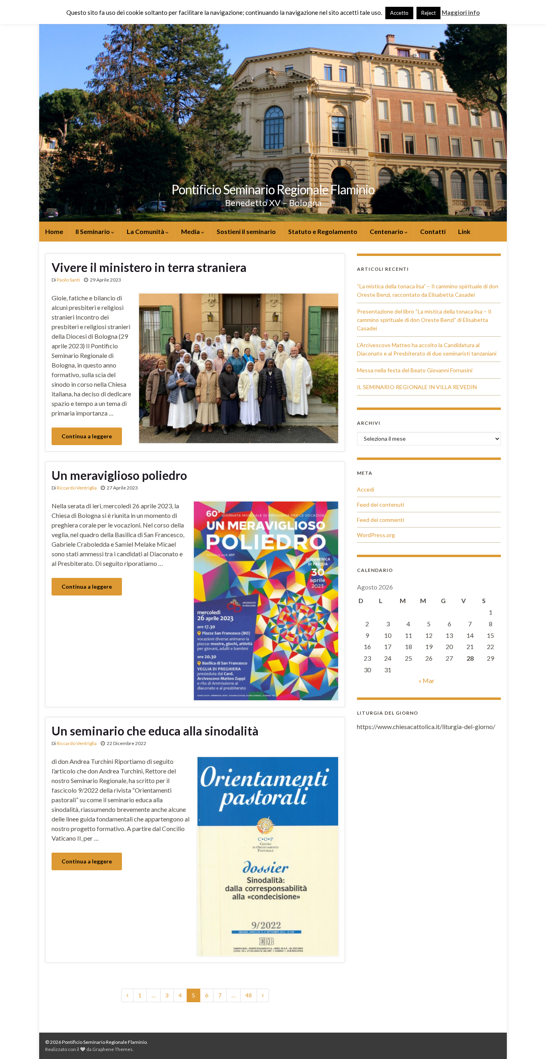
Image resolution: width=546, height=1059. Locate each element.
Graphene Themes (112, 1049)
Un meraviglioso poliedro (119, 475)
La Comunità (146, 231)
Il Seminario (93, 231)
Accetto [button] (399, 13)
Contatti (433, 231)
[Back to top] (528, 1041)
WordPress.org (376, 534)
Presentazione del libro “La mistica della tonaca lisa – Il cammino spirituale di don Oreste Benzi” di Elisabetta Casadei (424, 320)
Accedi (365, 489)
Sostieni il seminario (246, 231)
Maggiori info (461, 12)
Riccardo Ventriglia (77, 488)
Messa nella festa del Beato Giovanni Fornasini (414, 370)
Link (464, 231)
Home (54, 231)
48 (248, 995)
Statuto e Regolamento (322, 231)
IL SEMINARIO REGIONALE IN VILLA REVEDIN (417, 387)
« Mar (426, 680)
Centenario (387, 231)
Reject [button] (428, 13)
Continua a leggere (87, 436)
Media (191, 231)
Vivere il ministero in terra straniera (149, 267)
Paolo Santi (68, 280)
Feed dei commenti (380, 519)
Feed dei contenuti (380, 504)
